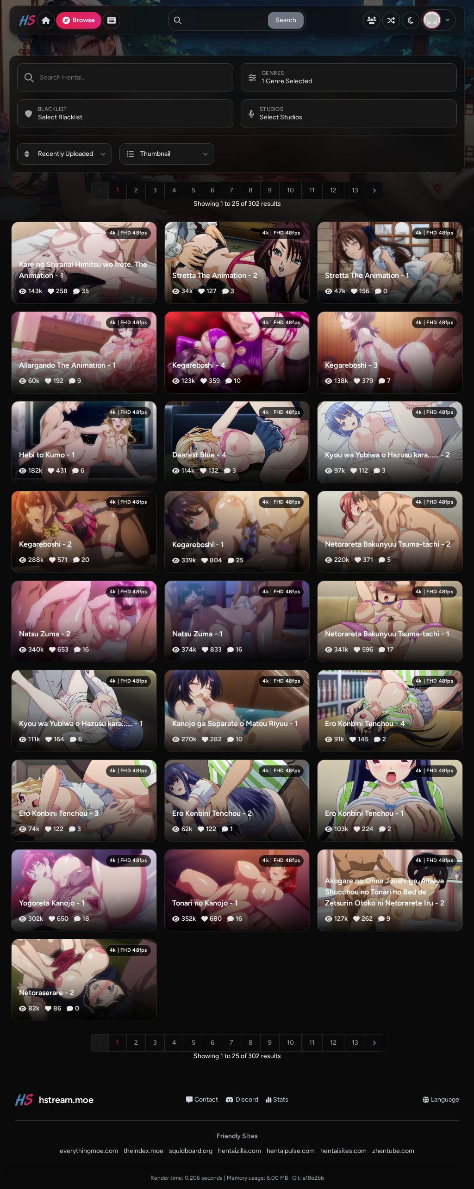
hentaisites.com (343, 1151)
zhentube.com (393, 1151)
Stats (280, 1099)
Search (285, 20)
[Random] (391, 20)
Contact (206, 1099)
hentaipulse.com (291, 1151)
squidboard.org (190, 1151)
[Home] (45, 20)
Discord (247, 1099)
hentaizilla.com (239, 1151)
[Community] (371, 20)
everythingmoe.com (89, 1151)
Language (445, 1099)
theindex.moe (143, 1151)
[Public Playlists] (111, 20)
